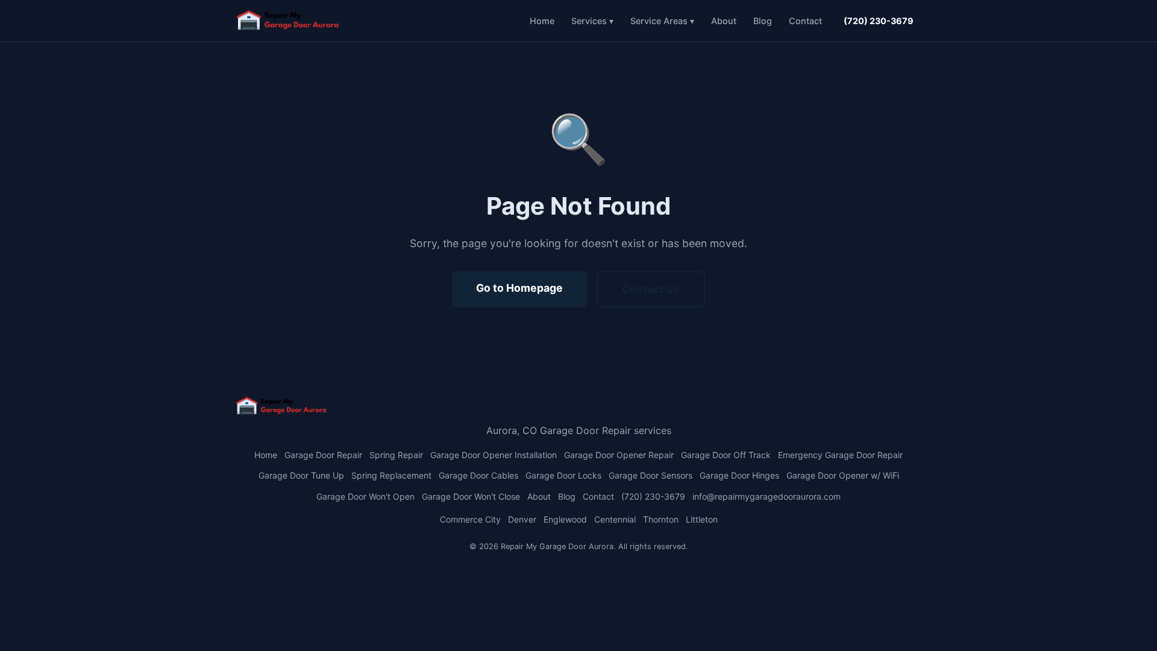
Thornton (661, 519)
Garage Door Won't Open (365, 496)
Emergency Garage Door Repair (840, 455)
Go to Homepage (519, 287)
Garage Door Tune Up (301, 475)
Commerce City (470, 519)
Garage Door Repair (323, 455)
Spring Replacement (391, 475)
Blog (762, 21)
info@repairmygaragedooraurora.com (766, 496)
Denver (522, 519)
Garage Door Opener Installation (493, 455)
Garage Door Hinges (739, 475)
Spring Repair (396, 455)
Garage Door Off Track (726, 455)
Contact (805, 21)
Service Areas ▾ (662, 21)
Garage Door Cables (478, 475)
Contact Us (651, 289)
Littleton (702, 519)
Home (542, 21)
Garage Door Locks (563, 475)
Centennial (615, 519)
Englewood (565, 519)
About (723, 21)
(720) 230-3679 (879, 21)
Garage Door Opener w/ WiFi (842, 475)
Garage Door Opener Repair (619, 455)
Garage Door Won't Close (471, 496)
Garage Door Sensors (650, 475)
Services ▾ (592, 21)
